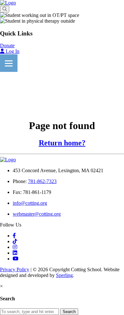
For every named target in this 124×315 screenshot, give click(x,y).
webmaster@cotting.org (37, 214)
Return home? (62, 143)
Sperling (64, 275)
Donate (7, 45)
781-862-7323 (42, 181)
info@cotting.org (30, 203)
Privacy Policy (14, 269)
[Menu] (8, 63)
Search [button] (69, 311)
